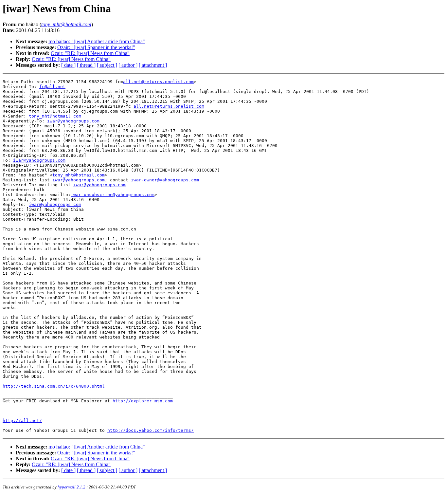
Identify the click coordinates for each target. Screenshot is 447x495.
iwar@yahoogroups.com (73, 121)
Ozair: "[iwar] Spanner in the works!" (96, 47)
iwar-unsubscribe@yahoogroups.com (112, 194)
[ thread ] (86, 65)
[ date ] (68, 65)
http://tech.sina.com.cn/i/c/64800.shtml (54, 386)
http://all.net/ (22, 420)
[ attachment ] (153, 65)
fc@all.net (52, 86)
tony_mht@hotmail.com (55, 116)
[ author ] (127, 65)
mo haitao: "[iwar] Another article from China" (96, 41)
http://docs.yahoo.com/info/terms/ (150, 430)
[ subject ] (107, 65)
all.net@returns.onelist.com (158, 81)
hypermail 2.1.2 (71, 487)
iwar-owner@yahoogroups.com (165, 179)
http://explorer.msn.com (143, 400)
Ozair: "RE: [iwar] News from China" (90, 53)
